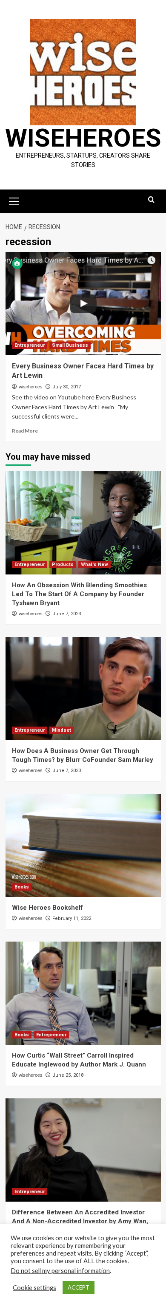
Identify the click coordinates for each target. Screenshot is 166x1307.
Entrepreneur (29, 345)
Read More (25, 430)
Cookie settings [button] (34, 1287)
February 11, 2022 (71, 918)
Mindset (61, 730)
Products (63, 564)
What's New (94, 564)
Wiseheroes (83, 138)
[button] (14, 200)
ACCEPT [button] (78, 1287)
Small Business (70, 345)
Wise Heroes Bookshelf (47, 907)
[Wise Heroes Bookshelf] (83, 845)
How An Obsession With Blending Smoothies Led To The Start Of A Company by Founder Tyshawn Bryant (79, 594)
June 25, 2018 (67, 1075)
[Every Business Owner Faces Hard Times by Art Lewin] (83, 303)
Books (21, 887)
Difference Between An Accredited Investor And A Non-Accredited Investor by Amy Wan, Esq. (80, 1221)
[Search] (151, 199)
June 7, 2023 (66, 614)
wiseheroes (31, 386)
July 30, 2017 (66, 387)
